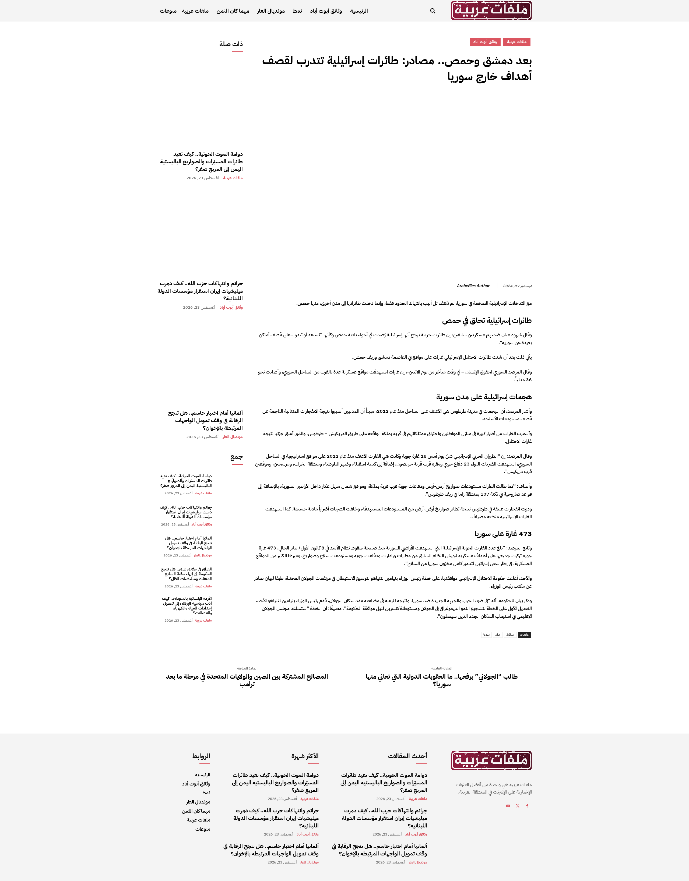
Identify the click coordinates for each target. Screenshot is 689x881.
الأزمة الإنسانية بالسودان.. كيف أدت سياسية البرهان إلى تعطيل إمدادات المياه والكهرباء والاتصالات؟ (187, 605)
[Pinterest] (501, 100)
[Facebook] (526, 100)
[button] (433, 11)
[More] (476, 100)
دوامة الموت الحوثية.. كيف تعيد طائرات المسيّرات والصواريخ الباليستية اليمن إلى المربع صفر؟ (201, 161)
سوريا (486, 634)
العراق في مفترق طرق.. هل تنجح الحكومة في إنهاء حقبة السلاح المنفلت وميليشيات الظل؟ (186, 574)
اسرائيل (510, 634)
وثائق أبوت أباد (231, 307)
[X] (514, 100)
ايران (498, 634)
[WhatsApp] (489, 100)
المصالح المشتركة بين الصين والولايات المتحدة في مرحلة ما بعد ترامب (247, 680)
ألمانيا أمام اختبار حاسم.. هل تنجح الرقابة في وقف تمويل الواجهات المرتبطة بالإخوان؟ (205, 420)
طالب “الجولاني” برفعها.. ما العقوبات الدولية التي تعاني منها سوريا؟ (442, 680)
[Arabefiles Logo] (491, 10)
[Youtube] (508, 807)
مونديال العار (233, 436)
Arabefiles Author (473, 285)
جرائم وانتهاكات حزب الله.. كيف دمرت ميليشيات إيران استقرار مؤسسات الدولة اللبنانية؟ (200, 290)
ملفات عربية (233, 178)
